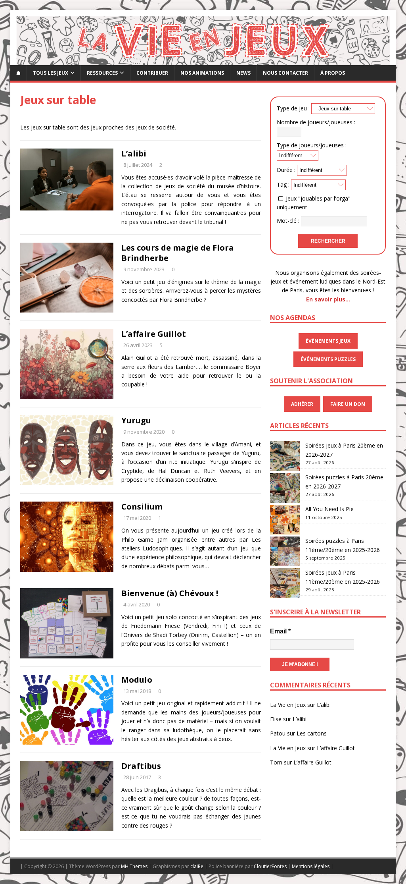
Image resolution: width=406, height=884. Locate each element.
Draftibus (141, 765)
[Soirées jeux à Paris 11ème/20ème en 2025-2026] (285, 583)
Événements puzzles (328, 359)
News (243, 72)
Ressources (102, 72)
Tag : (283, 184)
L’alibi (133, 153)
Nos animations (202, 72)
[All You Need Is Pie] (285, 520)
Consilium (142, 506)
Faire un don (347, 404)
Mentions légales (310, 866)
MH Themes (134, 866)
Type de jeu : (293, 108)
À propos (332, 72)
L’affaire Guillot (153, 333)
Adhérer (302, 404)
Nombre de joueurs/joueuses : (316, 122)
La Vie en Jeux (288, 704)
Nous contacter (285, 72)
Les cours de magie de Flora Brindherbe (177, 252)
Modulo (136, 679)
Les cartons (312, 733)
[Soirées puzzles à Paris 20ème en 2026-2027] (285, 488)
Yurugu (136, 420)
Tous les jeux (50, 72)
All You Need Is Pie (329, 509)
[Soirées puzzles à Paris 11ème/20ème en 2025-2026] (285, 551)
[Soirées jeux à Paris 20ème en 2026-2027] (285, 456)
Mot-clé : (288, 220)
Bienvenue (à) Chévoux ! (169, 593)
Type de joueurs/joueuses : (312, 145)
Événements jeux (328, 341)
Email (280, 631)
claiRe (196, 866)
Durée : (286, 170)
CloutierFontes (270, 866)
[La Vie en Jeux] (203, 60)
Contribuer (152, 72)
